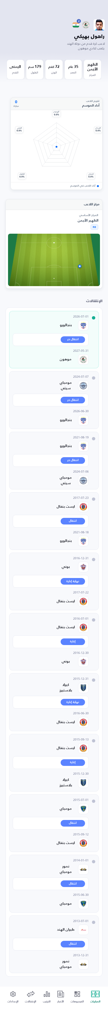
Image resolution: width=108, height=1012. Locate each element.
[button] (13, 997)
